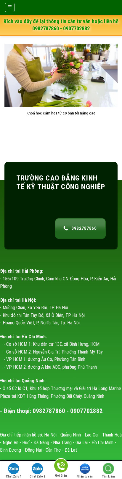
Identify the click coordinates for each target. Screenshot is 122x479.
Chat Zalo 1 (13, 476)
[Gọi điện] (61, 466)
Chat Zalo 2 (37, 476)
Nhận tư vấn (85, 476)
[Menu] (10, 7)
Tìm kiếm (108, 476)
